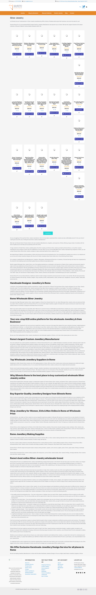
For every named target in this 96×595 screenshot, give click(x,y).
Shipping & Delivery (46, 564)
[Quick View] (17, 51)
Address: (58, 1)
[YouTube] (84, 572)
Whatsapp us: (12, 1)
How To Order (44, 576)
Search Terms (28, 567)
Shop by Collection (47, 13)
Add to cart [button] (18, 54)
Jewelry (23, 13)
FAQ (59, 569)
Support (43, 569)
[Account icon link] (86, 6)
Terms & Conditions (46, 573)
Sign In (59, 562)
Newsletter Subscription (30, 574)
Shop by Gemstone (33, 13)
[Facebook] (76, 572)
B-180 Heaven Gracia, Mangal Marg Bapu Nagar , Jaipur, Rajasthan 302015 (73, 1)
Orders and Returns (29, 571)
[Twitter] (78, 572)
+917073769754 (18, 1)
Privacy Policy (28, 566)
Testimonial (44, 574)
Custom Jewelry (58, 13)
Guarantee (43, 571)
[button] (80, 7)
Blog (66, 13)
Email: (24, 1)
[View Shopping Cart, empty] (83, 7)
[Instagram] (80, 572)
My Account (60, 564)
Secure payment (45, 568)
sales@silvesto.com (29, 1)
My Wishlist (60, 567)
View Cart (60, 566)
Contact (72, 13)
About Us (27, 562)
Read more (79, 109)
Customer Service (29, 564)
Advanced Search (29, 572)
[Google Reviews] (82, 572)
